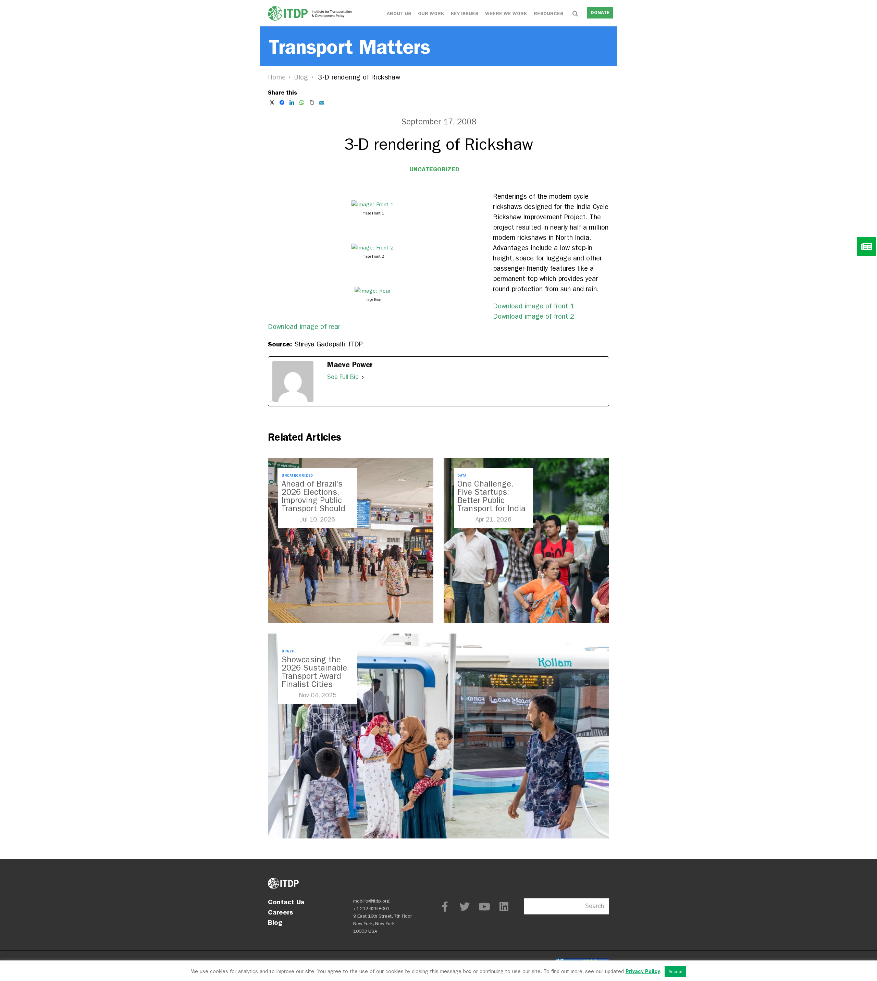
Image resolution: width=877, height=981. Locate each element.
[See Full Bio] (363, 377)
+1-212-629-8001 (371, 908)
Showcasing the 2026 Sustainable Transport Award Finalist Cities (314, 672)
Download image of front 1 (533, 306)
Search (594, 906)
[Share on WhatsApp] (302, 102)
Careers (280, 912)
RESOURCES (548, 13)
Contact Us (286, 902)
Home (277, 77)
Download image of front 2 (533, 316)
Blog (301, 77)
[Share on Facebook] (282, 102)
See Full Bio (343, 377)
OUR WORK (431, 13)
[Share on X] (272, 102)
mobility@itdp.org (371, 901)
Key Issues (464, 13)
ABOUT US (399, 13)
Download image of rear (304, 327)
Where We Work (506, 13)
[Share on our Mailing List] (322, 102)
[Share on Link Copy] (312, 102)
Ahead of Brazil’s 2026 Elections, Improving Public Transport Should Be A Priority (313, 500)
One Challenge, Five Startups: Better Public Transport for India (491, 496)
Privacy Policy (643, 971)
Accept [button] (675, 971)
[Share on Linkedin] (292, 102)
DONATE (600, 12)
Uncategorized (434, 169)
